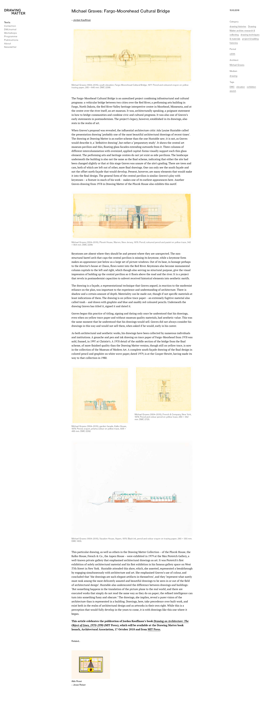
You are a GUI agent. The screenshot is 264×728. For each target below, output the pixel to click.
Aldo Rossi (77, 681)
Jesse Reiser (79, 684)
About (7, 43)
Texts (7, 22)
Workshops (10, 33)
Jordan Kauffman (82, 20)
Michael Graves (237, 65)
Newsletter (10, 47)
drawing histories (238, 26)
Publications (11, 40)
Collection (10, 26)
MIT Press (154, 629)
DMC (232, 87)
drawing (233, 76)
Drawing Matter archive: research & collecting (243, 30)
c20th (232, 54)
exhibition (251, 87)
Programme (10, 36)
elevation (240, 87)
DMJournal (10, 29)
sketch (233, 91)
